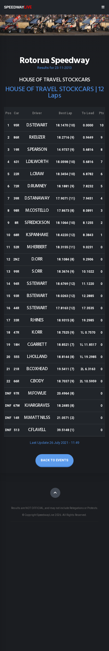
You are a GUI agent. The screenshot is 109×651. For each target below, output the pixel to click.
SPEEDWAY (18, 7)
